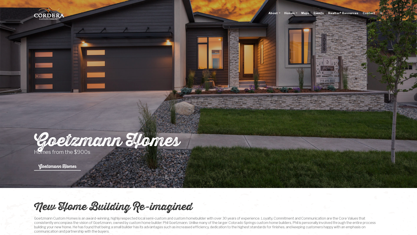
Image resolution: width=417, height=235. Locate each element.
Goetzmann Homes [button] (57, 166)
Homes (289, 13)
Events (319, 13)
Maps (305, 13)
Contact (369, 13)
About (273, 13)
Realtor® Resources (343, 13)
